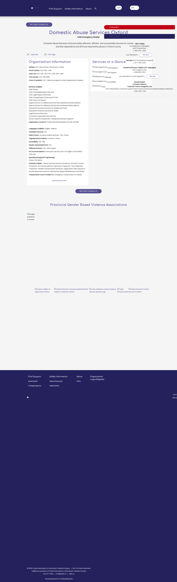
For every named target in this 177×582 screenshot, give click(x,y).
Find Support (55, 9)
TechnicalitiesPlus (66, 579)
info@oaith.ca (61, 574)
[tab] (139, 36)
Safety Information (74, 9)
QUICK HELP (115, 36)
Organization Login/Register (97, 378)
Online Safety (54, 386)
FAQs (79, 381)
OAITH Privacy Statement (81, 568)
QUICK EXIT (114, 27)
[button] (95, 8)
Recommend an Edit (59, 180)
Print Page (51, 54)
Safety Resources (56, 381)
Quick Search (33, 381)
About (89, 9)
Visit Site (145, 55)
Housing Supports (34, 386)
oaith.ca (71, 574)
